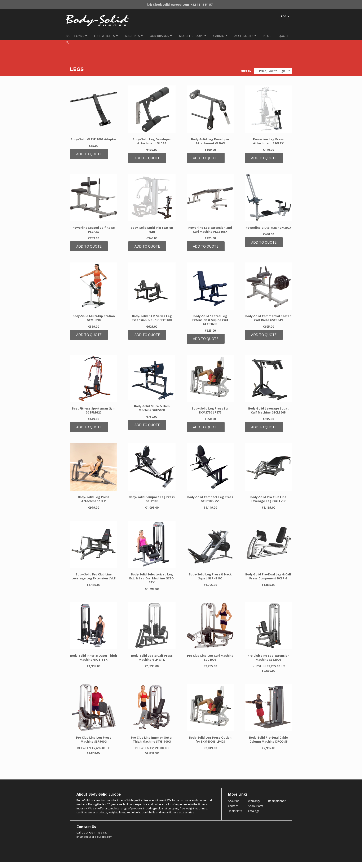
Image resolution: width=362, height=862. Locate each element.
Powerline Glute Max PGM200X (268, 228)
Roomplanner (277, 801)
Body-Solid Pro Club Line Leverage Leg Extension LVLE (93, 576)
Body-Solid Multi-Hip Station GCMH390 (93, 318)
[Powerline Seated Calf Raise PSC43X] (93, 197)
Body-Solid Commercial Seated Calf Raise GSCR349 (268, 318)
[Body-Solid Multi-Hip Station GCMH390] (93, 286)
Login (285, 16)
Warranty (254, 801)
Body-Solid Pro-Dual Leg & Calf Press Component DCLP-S (268, 576)
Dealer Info (235, 811)
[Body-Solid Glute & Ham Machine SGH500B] (151, 377)
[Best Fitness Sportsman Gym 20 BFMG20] (93, 378)
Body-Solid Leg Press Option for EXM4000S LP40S (210, 739)
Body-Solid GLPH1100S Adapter (93, 139)
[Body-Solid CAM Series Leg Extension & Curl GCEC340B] (151, 286)
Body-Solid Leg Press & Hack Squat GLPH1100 (210, 576)
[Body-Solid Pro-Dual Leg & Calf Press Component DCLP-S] (268, 544)
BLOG (267, 36)
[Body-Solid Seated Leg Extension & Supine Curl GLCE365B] (210, 286)
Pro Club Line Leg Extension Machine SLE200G (268, 658)
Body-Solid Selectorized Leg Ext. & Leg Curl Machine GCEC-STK (152, 578)
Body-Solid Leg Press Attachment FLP (93, 499)
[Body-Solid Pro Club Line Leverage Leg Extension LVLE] (93, 544)
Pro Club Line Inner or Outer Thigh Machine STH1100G (152, 739)
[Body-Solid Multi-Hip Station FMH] (151, 197)
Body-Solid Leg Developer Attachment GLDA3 (210, 141)
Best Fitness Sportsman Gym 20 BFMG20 (93, 410)
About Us (233, 801)
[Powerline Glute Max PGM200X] (268, 197)
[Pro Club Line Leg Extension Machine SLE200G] (268, 625)
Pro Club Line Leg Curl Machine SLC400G (210, 658)
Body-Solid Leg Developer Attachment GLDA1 (152, 141)
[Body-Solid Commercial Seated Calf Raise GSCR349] (268, 286)
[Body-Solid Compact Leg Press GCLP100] (151, 466)
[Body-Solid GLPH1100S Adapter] (93, 109)
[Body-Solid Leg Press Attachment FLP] (93, 466)
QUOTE (284, 36)
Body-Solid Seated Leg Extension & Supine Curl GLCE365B (210, 320)
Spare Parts (255, 806)
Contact (233, 806)
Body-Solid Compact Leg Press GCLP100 (152, 499)
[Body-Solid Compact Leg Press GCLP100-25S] (210, 466)
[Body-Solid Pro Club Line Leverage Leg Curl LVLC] (268, 466)
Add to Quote (89, 154)
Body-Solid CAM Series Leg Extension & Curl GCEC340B (152, 318)
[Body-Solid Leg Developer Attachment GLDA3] (210, 109)
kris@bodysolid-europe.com (94, 837)
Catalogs (253, 811)
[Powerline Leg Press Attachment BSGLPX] (268, 109)
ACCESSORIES (243, 36)
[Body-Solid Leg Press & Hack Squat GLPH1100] (210, 544)
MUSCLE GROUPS (191, 36)
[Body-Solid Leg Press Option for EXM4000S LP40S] (210, 707)
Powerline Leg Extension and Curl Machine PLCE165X (210, 230)
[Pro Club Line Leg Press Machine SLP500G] (93, 707)
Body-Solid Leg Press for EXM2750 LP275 (210, 410)
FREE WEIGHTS (104, 36)
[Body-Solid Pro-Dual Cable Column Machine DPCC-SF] (268, 707)
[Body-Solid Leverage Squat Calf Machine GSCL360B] (268, 378)
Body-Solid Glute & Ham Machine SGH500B (152, 408)
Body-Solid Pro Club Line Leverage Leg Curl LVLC (268, 499)
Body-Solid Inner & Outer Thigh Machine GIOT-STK (93, 658)
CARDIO (218, 36)
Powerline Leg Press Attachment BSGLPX (268, 141)
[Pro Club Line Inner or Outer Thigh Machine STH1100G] (151, 707)
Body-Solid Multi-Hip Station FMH (152, 230)
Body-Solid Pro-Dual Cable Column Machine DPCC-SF (268, 739)
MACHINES (132, 36)
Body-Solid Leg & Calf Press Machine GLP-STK (152, 658)
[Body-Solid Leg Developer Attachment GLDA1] (151, 109)
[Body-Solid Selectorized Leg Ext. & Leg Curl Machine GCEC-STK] (151, 544)
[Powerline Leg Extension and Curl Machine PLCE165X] (210, 197)
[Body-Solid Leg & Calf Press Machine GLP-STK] (151, 625)
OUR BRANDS (159, 36)
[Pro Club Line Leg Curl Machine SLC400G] (210, 625)
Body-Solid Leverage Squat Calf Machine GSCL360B (268, 410)
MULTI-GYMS (75, 36)
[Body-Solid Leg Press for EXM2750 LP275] (210, 378)
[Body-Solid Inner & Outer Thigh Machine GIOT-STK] (93, 625)
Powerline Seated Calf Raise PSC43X (93, 230)
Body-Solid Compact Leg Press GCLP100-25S (210, 499)
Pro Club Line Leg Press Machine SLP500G (93, 739)
